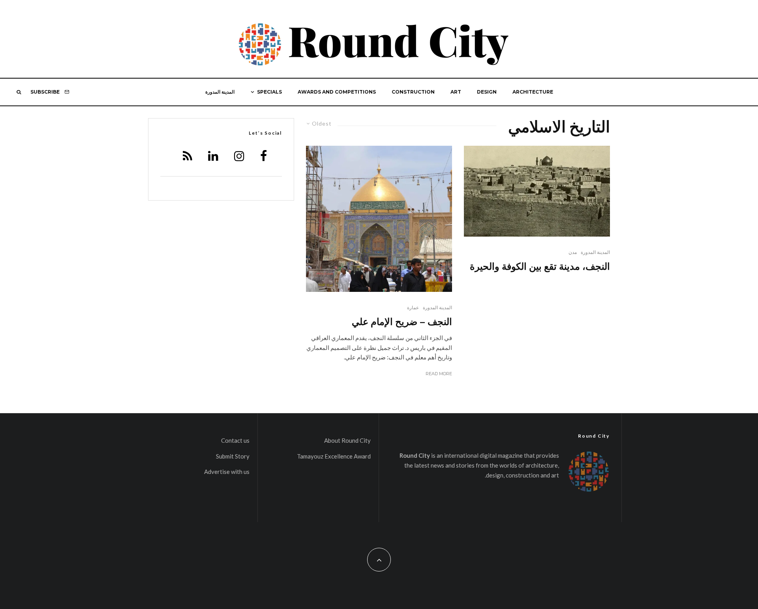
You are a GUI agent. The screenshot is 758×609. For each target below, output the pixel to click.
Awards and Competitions (337, 92)
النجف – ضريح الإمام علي (402, 321)
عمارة (413, 307)
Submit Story (233, 456)
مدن (572, 252)
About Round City (347, 440)
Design (487, 92)
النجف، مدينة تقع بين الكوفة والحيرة (540, 266)
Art (455, 92)
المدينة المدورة (220, 92)
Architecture (532, 92)
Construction (413, 92)
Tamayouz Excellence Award (334, 456)
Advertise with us (227, 471)
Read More (439, 373)
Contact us (235, 440)
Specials (269, 92)
